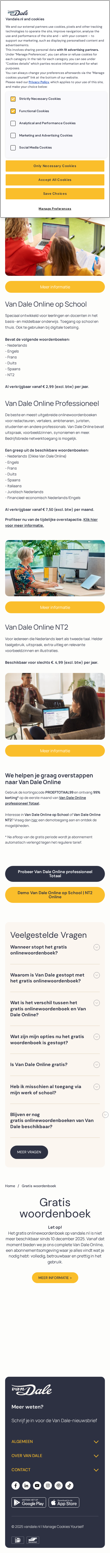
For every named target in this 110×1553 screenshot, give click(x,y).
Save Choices (55, 193)
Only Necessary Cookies (55, 166)
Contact (21, 1469)
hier (34, 820)
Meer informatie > (55, 1277)
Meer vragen (29, 1152)
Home (12, 1186)
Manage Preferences (55, 209)
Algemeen (22, 1441)
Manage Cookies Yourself (63, 1526)
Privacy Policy (39, 82)
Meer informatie (55, 287)
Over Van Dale (27, 1455)
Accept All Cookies (55, 180)
